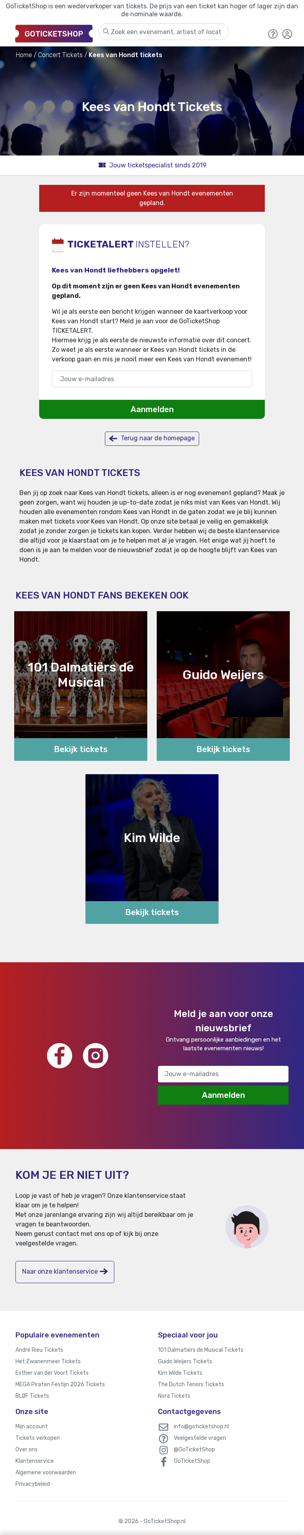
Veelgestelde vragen (200, 1438)
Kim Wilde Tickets (180, 1373)
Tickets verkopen (37, 1438)
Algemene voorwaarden (45, 1472)
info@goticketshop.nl (201, 1426)
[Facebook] (59, 1056)
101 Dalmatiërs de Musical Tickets (200, 1350)
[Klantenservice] (273, 33)
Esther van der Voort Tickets (52, 1373)
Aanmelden (152, 409)
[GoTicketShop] (54, 33)
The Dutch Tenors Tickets (191, 1384)
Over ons (26, 1449)
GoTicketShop (192, 1461)
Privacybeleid (32, 1484)
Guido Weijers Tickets (185, 1361)
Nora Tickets (174, 1396)
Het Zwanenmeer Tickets (48, 1361)
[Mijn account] (287, 33)
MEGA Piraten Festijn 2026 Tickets (60, 1384)
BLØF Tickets (32, 1396)
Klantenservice (34, 1461)
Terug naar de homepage (157, 438)
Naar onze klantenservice (60, 1271)
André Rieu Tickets (39, 1350)
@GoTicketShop (194, 1449)
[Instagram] (95, 1056)
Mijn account (31, 1426)
